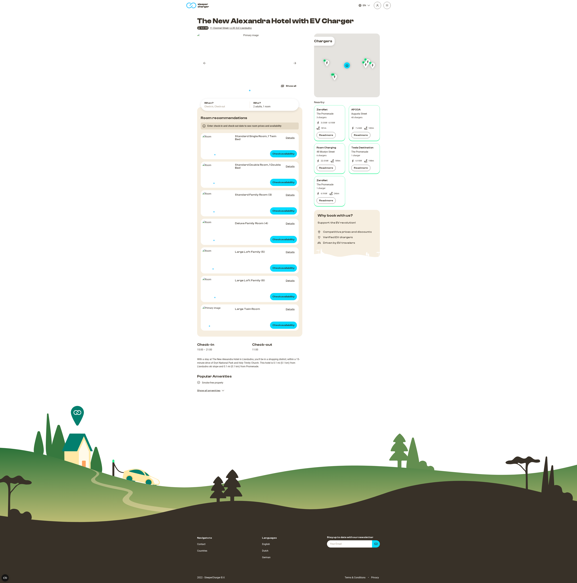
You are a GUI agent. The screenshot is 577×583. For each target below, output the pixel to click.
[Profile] (377, 5)
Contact (201, 544)
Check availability (283, 153)
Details (290, 138)
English (266, 544)
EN (364, 5)
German (266, 557)
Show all (291, 86)
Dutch (265, 550)
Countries (202, 550)
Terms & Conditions (355, 577)
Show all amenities (208, 390)
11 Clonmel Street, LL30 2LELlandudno (231, 28)
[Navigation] (387, 5)
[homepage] (198, 5)
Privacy (375, 577)
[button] (329, 123)
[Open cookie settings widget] (5, 577)
